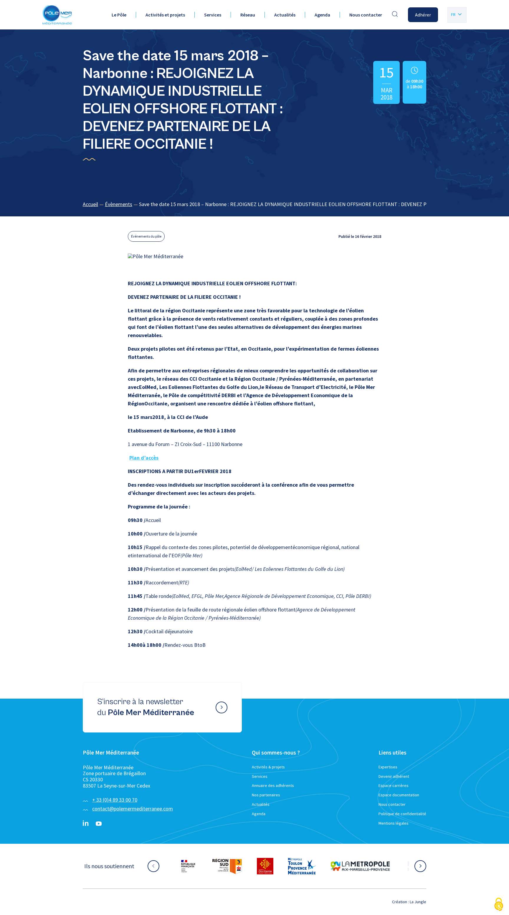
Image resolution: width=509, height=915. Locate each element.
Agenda (322, 15)
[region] (254, 204)
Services (212, 15)
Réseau (247, 15)
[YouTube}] (99, 823)
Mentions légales (394, 823)
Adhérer (423, 15)
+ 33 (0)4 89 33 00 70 (114, 799)
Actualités (284, 15)
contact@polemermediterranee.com (132, 808)
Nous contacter (365, 15)
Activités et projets (165, 15)
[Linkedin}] (86, 823)
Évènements (118, 204)
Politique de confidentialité (402, 813)
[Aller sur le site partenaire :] (194, 866)
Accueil (90, 204)
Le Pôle (119, 15)
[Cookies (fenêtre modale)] (498, 905)
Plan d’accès (143, 457)
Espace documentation (399, 795)
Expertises (388, 767)
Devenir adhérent (394, 776)
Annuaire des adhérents (273, 785)
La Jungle (418, 901)
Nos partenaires (266, 795)
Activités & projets (268, 767)
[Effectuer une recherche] (395, 15)
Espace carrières (394, 785)
